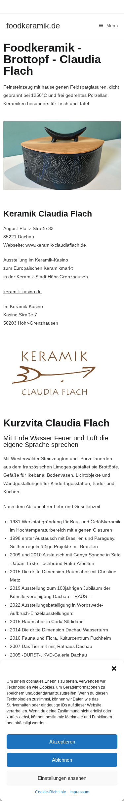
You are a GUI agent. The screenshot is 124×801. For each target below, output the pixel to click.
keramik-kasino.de (22, 291)
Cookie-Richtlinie (50, 792)
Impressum (79, 792)
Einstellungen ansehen (62, 778)
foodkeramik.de (33, 25)
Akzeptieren (62, 741)
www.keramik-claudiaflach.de (55, 245)
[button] (114, 668)
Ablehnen (62, 760)
